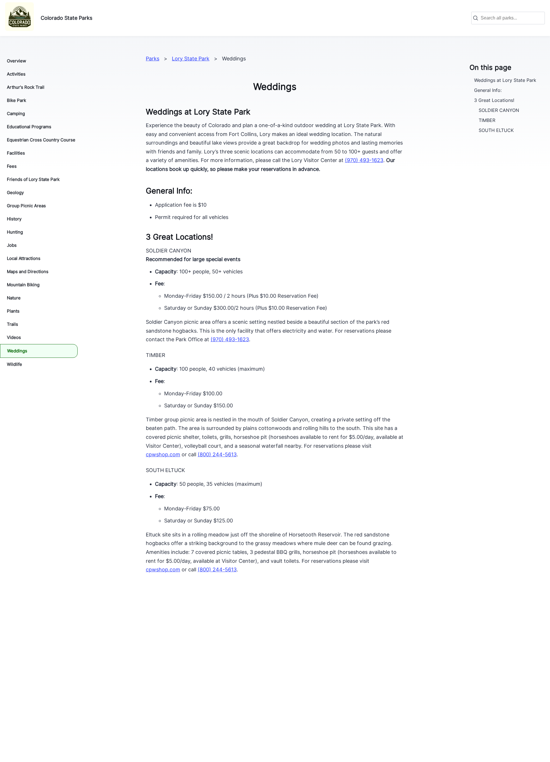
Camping (16, 113)
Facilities (16, 153)
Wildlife (14, 364)
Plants (13, 311)
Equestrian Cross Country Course (41, 140)
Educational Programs (29, 126)
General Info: (488, 90)
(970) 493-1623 (364, 160)
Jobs (12, 245)
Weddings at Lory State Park (505, 80)
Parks (152, 59)
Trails (12, 324)
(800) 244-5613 (217, 454)
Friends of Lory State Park (33, 179)
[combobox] (510, 18)
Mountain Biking (23, 284)
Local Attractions (23, 258)
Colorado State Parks (66, 18)
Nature (14, 298)
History (14, 219)
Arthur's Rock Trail (25, 87)
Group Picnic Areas (26, 205)
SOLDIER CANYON (499, 110)
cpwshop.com (163, 569)
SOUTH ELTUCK (496, 130)
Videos (14, 337)
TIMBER (487, 120)
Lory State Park (190, 59)
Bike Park (16, 100)
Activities (16, 74)
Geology (15, 192)
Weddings (17, 351)
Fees (12, 166)
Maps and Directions (27, 271)
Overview (16, 61)
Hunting (15, 232)
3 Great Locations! (494, 100)
